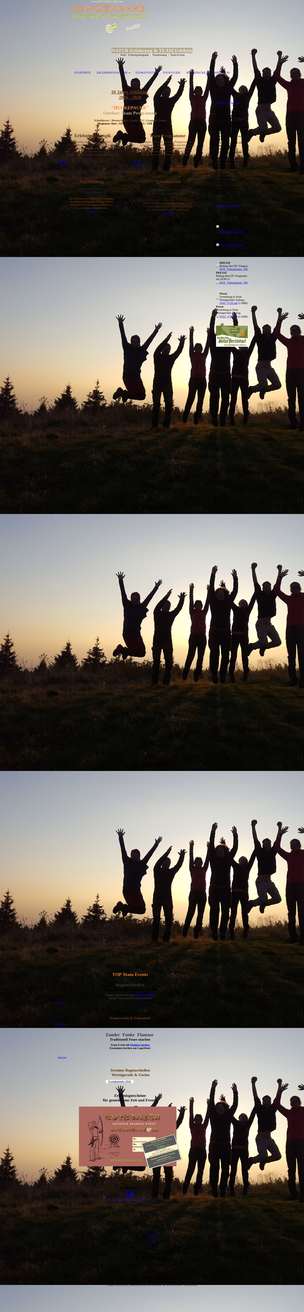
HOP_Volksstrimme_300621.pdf (238, 269)
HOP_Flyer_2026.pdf (232, 231)
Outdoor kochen (140, 1044)
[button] (152, 1236)
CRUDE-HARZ (144, 995)
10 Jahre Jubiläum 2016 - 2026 (130, 94)
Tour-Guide (171, 72)
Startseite (82, 72)
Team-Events (145, 72)
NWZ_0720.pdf (229, 303)
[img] (152, 17)
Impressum (221, 72)
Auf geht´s (92, 211)
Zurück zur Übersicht (228, 102)
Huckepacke (196, 72)
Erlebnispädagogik (112, 72)
